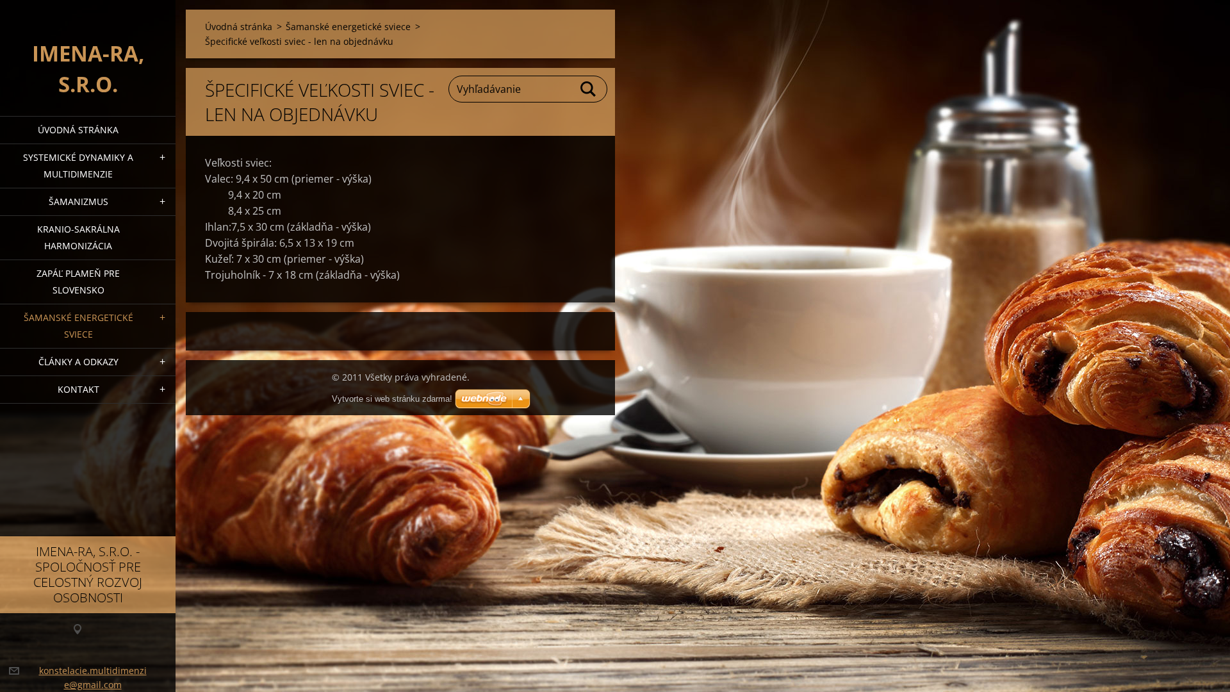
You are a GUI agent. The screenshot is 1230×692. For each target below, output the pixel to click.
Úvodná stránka (78, 130)
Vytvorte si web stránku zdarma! (392, 399)
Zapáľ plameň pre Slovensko (78, 281)
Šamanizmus (78, 201)
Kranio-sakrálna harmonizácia (78, 237)
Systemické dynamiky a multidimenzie (78, 165)
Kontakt (78, 389)
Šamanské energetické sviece (78, 325)
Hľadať (588, 89)
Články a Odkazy (78, 362)
